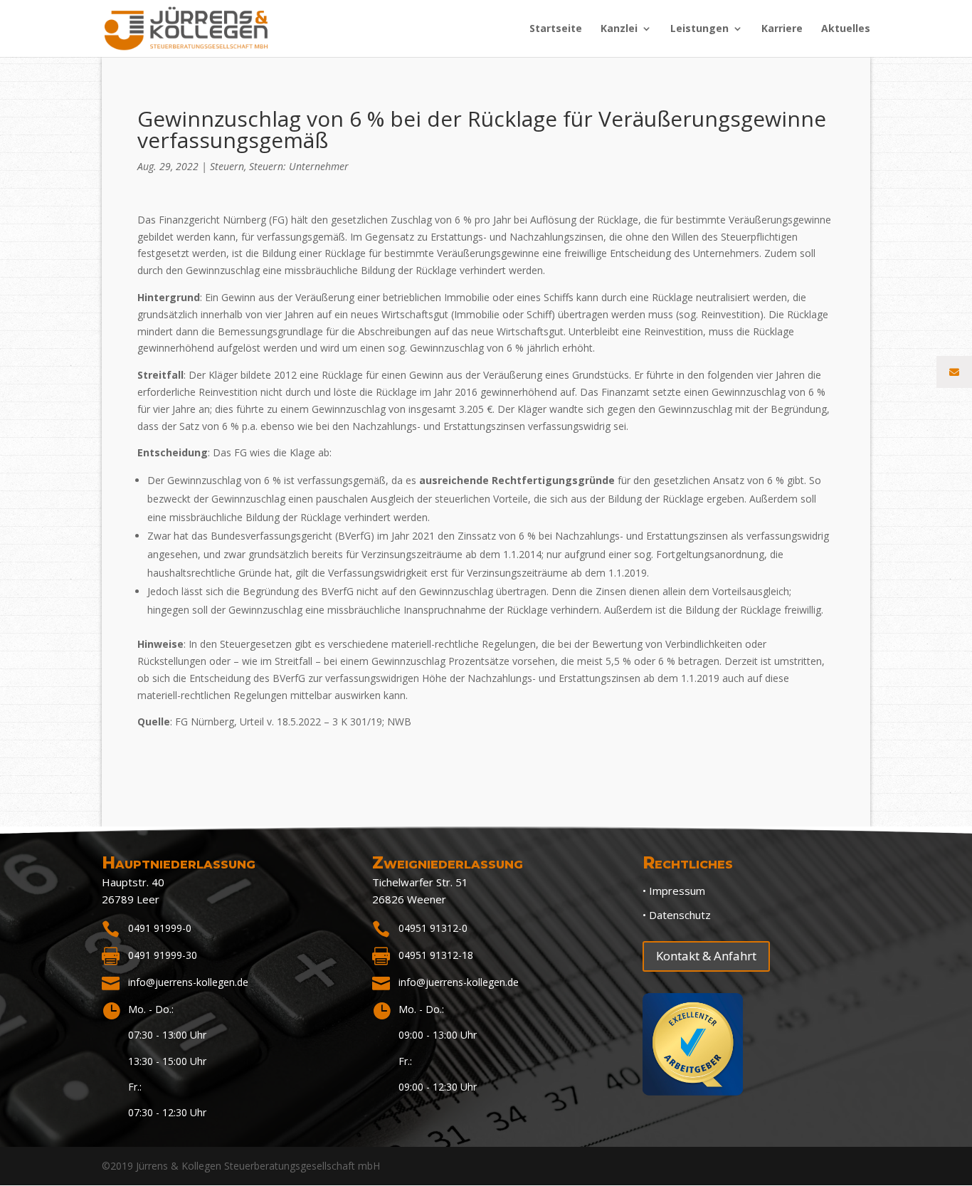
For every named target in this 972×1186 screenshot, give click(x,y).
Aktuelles (845, 29)
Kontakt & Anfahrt (706, 956)
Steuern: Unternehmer (299, 166)
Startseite (555, 29)
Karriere (782, 29)
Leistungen (699, 29)
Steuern (227, 166)
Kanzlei (619, 29)
